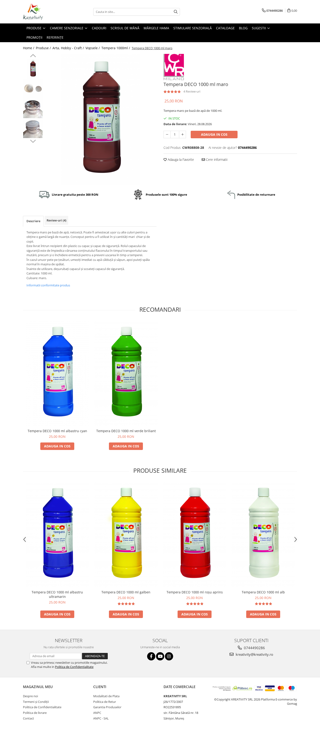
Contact (28, 718)
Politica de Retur (104, 702)
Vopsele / (93, 48)
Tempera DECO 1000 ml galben (125, 592)
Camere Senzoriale (67, 28)
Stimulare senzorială (192, 28)
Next (33, 140)
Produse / (44, 48)
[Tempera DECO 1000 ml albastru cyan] (57, 373)
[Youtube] (160, 656)
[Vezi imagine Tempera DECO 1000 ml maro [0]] (33, 68)
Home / (29, 48)
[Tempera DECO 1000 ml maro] (100, 119)
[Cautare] (175, 12)
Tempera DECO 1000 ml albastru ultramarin (57, 594)
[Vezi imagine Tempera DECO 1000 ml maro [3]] (33, 128)
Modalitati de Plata (106, 696)
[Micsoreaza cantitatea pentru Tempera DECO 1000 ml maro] (167, 134)
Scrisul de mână (125, 28)
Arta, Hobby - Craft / (68, 48)
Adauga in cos (214, 134)
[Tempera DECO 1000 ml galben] (126, 535)
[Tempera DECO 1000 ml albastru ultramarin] (57, 535)
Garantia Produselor (107, 707)
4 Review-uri (191, 91)
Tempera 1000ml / (116, 48)
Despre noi (30, 696)
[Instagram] (169, 656)
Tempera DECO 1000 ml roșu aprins (195, 592)
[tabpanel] (100, 119)
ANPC (97, 713)
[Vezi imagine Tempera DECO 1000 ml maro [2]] (33, 108)
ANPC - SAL (101, 718)
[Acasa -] (46, 12)
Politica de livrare (35, 713)
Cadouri (99, 28)
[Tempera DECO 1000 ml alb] (263, 535)
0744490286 (254, 647)
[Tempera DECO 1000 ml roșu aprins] (195, 535)
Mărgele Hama (156, 28)
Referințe (55, 37)
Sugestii (259, 28)
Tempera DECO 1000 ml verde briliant (126, 431)
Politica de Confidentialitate (74, 667)
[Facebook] (151, 656)
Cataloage (225, 28)
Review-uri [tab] (56, 220)
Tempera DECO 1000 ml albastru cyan (57, 431)
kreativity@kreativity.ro (254, 654)
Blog (243, 28)
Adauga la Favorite (180, 159)
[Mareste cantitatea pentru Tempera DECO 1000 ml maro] (182, 134)
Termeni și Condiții (36, 702)
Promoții (34, 37)
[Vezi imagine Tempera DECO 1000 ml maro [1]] (33, 88)
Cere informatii (216, 159)
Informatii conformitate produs (48, 285)
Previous (33, 56)
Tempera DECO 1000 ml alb (263, 592)
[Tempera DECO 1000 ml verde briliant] (126, 373)
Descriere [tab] (33, 221)
